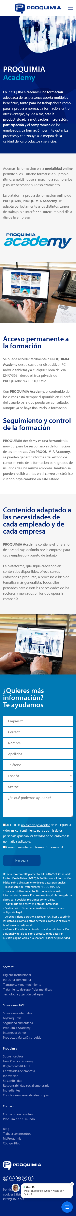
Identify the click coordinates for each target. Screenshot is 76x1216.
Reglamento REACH (16, 1066)
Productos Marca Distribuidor (23, 1037)
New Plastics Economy (18, 1061)
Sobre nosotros (13, 1056)
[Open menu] (70, 7)
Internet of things (14, 1032)
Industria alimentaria (17, 980)
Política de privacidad (57, 938)
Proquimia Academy (17, 1028)
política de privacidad (35, 825)
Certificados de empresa (19, 1071)
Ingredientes (11, 1090)
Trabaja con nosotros (17, 1133)
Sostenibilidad (12, 1081)
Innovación (10, 1076)
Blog (6, 1129)
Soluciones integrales (17, 1013)
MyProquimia (12, 1018)
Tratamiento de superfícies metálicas (27, 989)
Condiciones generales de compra (26, 1095)
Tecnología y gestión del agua (23, 994)
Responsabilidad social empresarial (26, 1085)
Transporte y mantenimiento (22, 984)
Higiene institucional (17, 975)
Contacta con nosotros (18, 1114)
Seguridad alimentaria (18, 1023)
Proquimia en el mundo (19, 1119)
